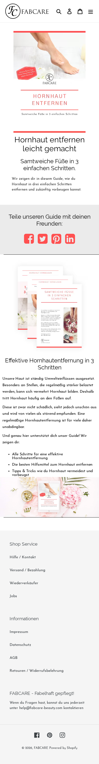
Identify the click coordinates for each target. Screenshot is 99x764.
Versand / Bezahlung (27, 570)
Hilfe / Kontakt (23, 557)
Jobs (13, 596)
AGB (14, 658)
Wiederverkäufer (24, 583)
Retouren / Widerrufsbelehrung (37, 671)
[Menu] (90, 11)
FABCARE (41, 748)
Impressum (19, 632)
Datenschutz (20, 645)
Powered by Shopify (63, 748)
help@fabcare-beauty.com (40, 708)
